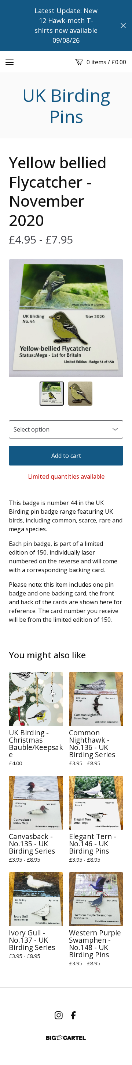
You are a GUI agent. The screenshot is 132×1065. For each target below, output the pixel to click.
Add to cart (66, 456)
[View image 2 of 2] (80, 394)
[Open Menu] (9, 62)
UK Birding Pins (66, 106)
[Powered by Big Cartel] (66, 1038)
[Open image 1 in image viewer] (66, 318)
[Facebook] (73, 1015)
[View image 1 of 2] (52, 394)
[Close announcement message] (123, 25)
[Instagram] (58, 1015)
